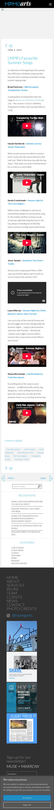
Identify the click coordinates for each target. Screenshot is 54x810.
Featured (16, 555)
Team (12, 593)
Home (12, 577)
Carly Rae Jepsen (13, 449)
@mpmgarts (22, 615)
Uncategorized (19, 563)
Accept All (27, 798)
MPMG (18, 440)
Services (15, 585)
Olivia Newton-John (25, 452)
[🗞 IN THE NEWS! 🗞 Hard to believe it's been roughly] (22, 728)
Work (13, 589)
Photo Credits (21, 609)
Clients (15, 553)
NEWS (12, 601)
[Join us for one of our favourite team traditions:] (22, 636)
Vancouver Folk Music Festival (28, 100)
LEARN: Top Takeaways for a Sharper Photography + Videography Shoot (24, 518)
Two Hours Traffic (21, 459)
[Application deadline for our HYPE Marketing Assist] (22, 697)
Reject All (27, 805)
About (13, 581)
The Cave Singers (20, 456)
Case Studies (17, 548)
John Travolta (29, 449)
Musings (15, 561)
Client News (17, 550)
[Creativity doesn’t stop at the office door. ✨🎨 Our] (22, 667)
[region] (27, 793)
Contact (16, 605)
